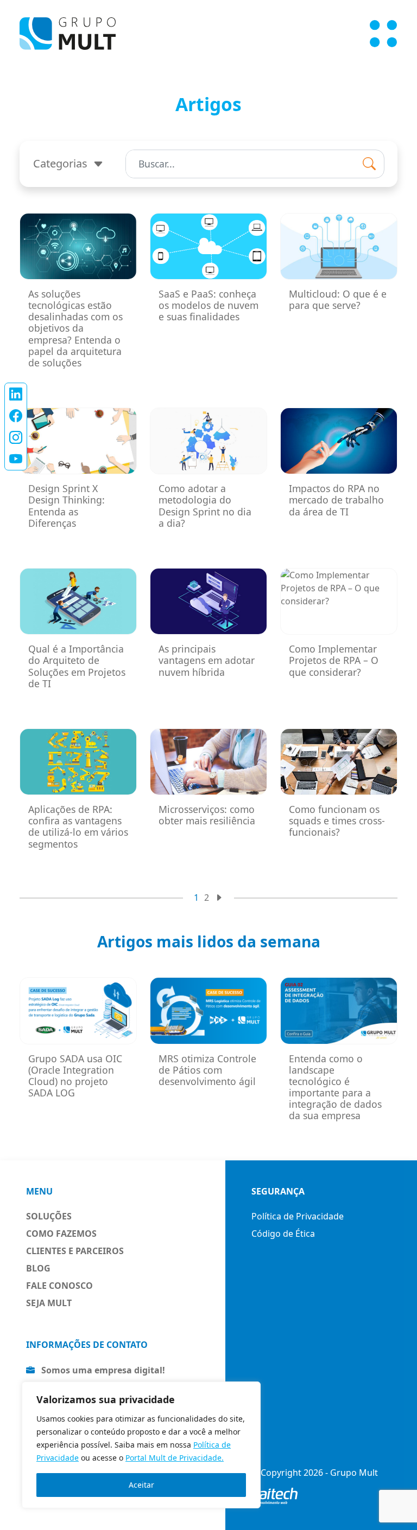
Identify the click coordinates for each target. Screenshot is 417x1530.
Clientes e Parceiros (75, 1251)
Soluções (49, 1216)
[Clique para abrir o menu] (383, 34)
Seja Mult (49, 1303)
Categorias (61, 163)
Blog (38, 1268)
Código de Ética (283, 1234)
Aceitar (141, 1485)
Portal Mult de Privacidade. (174, 1457)
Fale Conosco (59, 1286)
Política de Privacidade (297, 1216)
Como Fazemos (61, 1234)
